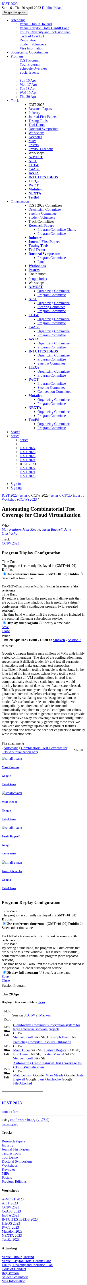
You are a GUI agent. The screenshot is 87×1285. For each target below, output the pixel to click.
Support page (10, 1124)
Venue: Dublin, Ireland (36, 24)
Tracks (15, 100)
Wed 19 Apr (28, 92)
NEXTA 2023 (12, 1235)
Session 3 (74, 640)
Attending (18, 20)
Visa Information (31, 48)
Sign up (16, 488)
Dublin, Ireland (52, 8)
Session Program (13, 985)
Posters (34, 145)
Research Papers (40, 109)
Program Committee (51, 233)
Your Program (29, 64)
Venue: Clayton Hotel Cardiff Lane (44, 28)
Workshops (36, 133)
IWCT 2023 (10, 1227)
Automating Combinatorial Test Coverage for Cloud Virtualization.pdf (34, 750)
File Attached (22, 1083)
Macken (59, 640)
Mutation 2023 (12, 1231)
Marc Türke (21, 1050)
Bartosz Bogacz (55, 1050)
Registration (28, 40)
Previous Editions (41, 149)
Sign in (16, 484)
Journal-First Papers (42, 117)
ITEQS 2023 (11, 1223)
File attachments (13, 743)
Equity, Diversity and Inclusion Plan (45, 32)
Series (24, 440)
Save (5, 627)
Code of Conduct (32, 36)
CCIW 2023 (10, 543)
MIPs (32, 141)
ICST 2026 (27, 452)
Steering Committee (42, 213)
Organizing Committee (45, 209)
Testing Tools (38, 121)
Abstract (8, 646)
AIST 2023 (10, 1203)
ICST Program (30, 60)
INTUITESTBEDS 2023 (20, 1219)
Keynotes (35, 137)
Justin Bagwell (52, 529)
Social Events (29, 72)
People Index (38, 279)
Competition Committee (54, 391)
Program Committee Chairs (56, 229)
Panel (41, 262)
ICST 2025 (27, 456)
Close (6, 631)
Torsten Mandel (53, 1054)
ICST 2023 (10, 495)
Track (6, 539)
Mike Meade (31, 529)
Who (5, 525)
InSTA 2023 (10, 1215)
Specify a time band (56, 623)
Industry (34, 113)
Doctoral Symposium (43, 129)
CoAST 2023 (11, 1211)
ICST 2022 (27, 468)
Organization (20, 201)
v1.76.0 (42, 1120)
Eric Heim (20, 1054)
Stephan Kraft (23, 1037)
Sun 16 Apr (28, 80)
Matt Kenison (11, 529)
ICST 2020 (27, 476)
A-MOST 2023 (13, 1199)
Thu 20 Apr (28, 96)
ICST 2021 (27, 472)
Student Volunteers (33, 44)
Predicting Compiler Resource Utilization (42, 1042)
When (6, 636)
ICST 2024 (27, 460)
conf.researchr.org (22, 1120)
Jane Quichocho (49, 1079)
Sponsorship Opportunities (29, 52)
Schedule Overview (34, 68)
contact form (10, 1112)
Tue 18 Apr (28, 88)
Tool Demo (37, 125)
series (23, 495)
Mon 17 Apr (28, 84)
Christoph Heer (58, 1037)
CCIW (30, 1015)
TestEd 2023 (11, 1239)
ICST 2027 (27, 448)
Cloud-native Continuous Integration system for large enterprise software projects (46, 1027)
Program (17, 56)
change (41, 1002)
